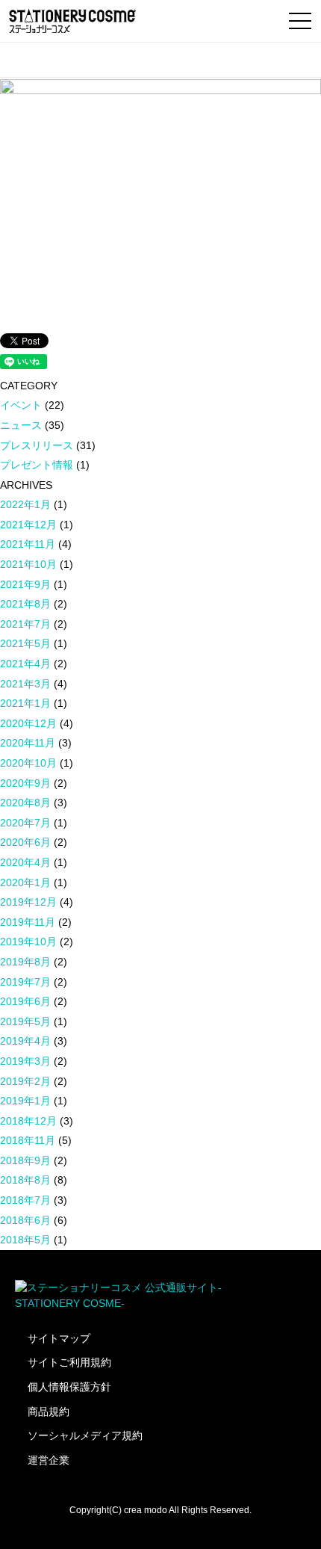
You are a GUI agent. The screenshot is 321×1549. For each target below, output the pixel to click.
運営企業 (48, 1460)
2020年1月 (25, 882)
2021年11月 (27, 544)
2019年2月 (25, 1081)
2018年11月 (27, 1140)
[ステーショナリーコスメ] (72, 21)
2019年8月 (25, 962)
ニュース (21, 425)
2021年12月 (28, 525)
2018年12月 (28, 1121)
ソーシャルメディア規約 (85, 1435)
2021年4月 (25, 664)
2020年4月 (25, 862)
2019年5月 (25, 1021)
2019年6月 (25, 1001)
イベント (21, 405)
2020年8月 (25, 802)
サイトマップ (59, 1338)
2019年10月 (28, 941)
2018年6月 (25, 1220)
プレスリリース (36, 445)
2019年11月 (27, 922)
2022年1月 (25, 504)
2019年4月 (25, 1041)
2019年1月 (25, 1101)
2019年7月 (25, 982)
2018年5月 (25, 1240)
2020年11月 (27, 743)
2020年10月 (28, 763)
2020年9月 (25, 783)
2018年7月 (25, 1200)
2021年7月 (25, 624)
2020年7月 (25, 823)
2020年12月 (28, 723)
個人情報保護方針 (69, 1387)
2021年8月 (25, 604)
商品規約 (48, 1411)
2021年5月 (25, 643)
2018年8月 (25, 1180)
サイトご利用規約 (69, 1362)
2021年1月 (25, 703)
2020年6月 (25, 842)
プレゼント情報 (36, 465)
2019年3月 (25, 1061)
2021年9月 (25, 584)
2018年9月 (25, 1160)
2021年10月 (28, 564)
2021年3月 (25, 684)
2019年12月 (28, 902)
